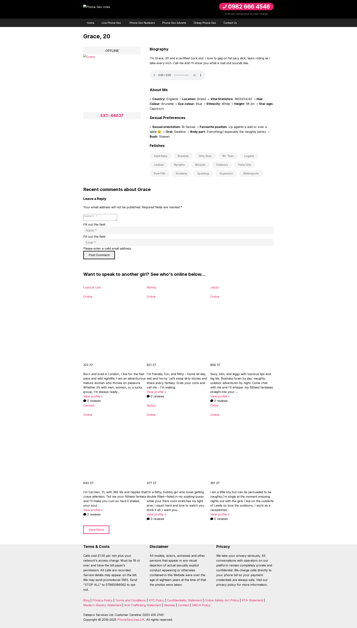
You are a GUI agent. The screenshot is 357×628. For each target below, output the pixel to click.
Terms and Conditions (130, 600)
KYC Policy (156, 600)
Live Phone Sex (111, 22)
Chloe (214, 405)
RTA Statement (252, 600)
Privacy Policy (102, 600)
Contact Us (230, 22)
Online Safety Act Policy (222, 600)
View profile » (93, 396)
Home (90, 22)
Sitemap (169, 605)
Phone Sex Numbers (142, 22)
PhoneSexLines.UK (130, 619)
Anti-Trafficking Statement (142, 605)
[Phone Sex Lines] (118, 9)
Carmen (88, 405)
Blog (86, 600)
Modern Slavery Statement (102, 605)
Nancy (151, 405)
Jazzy (214, 287)
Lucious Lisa (92, 287)
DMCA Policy (201, 605)
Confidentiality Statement (184, 600)
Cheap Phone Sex (205, 22)
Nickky (151, 287)
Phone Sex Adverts (174, 22)
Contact (183, 605)
